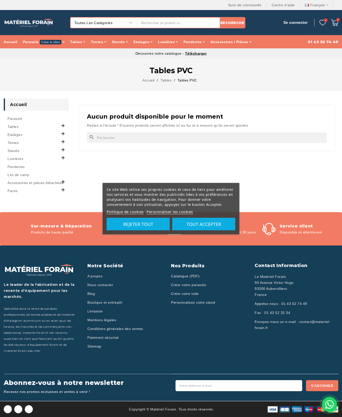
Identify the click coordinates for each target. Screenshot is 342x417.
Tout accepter (204, 224)
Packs (13, 191)
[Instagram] (18, 409)
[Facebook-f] (8, 409)
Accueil (18, 104)
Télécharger (196, 53)
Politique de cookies (125, 211)
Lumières (15, 159)
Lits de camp (18, 175)
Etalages (15, 135)
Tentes (13, 143)
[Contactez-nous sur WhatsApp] (329, 404)
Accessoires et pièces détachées (35, 183)
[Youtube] (29, 409)
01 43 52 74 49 (294, 304)
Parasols (15, 119)
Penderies (16, 167)
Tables (13, 127)
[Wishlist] (322, 22)
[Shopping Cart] (334, 22)
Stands (13, 151)
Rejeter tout (138, 224)
